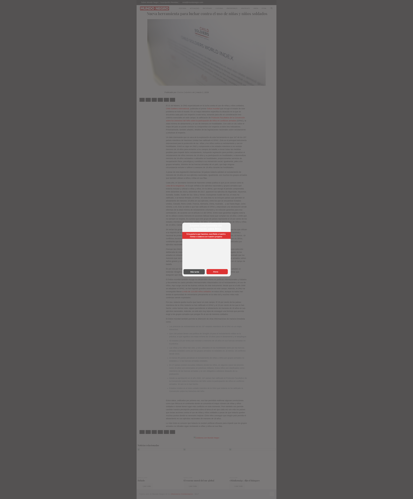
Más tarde (194, 272)
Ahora (215, 271)
